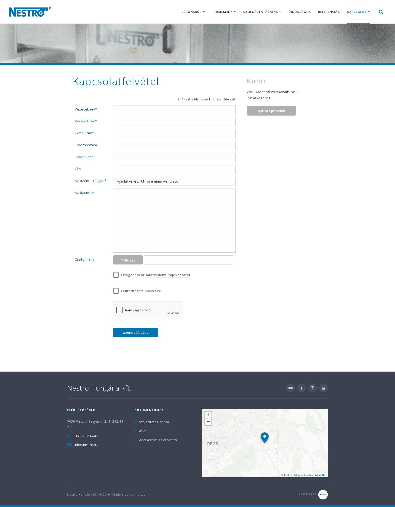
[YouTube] (290, 388)
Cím (78, 168)
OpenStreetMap (305, 475)
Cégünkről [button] (191, 12)
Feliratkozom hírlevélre (141, 291)
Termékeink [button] (222, 12)
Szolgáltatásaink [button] (260, 12)
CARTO (321, 475)
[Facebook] (301, 388)
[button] (265, 437)
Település (84, 156)
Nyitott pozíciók (271, 110)
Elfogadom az (155, 275)
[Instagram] (312, 388)
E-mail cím (84, 133)
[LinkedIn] (323, 388)
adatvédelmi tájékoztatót (168, 275)
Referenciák (329, 12)
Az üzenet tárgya (91, 180)
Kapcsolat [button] (357, 12)
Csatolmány (85, 259)
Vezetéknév (86, 109)
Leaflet (287, 475)
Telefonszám (86, 145)
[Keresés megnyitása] (381, 12)
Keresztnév (86, 121)
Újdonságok (299, 12)
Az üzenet (84, 192)
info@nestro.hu (86, 444)
